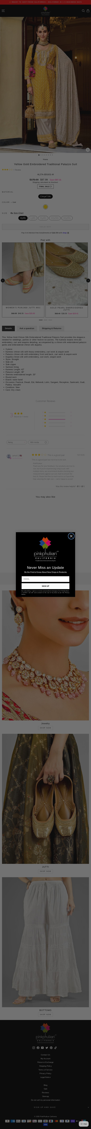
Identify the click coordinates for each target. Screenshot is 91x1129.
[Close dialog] (71, 536)
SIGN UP (45, 586)
